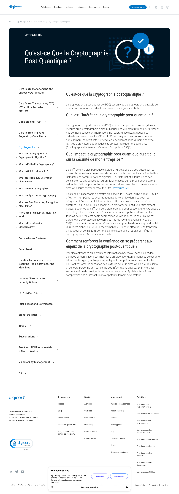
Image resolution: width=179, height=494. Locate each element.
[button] (21, 444)
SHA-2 (22, 325)
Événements (89, 417)
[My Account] (167, 7)
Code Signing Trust (30, 121)
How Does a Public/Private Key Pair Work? (37, 214)
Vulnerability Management (34, 362)
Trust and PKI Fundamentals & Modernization (35, 349)
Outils (113, 445)
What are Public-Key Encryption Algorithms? (35, 179)
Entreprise (81, 7)
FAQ (10, 21)
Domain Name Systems (32, 238)
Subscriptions (27, 336)
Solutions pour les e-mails (147, 439)
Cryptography (27, 147)
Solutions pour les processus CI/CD (144, 431)
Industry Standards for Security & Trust (32, 280)
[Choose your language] (156, 7)
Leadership (89, 424)
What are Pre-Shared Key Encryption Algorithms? (38, 204)
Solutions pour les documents (144, 463)
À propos (88, 404)
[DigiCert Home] (15, 7)
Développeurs (116, 424)
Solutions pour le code (146, 446)
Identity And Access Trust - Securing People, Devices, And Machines (36, 263)
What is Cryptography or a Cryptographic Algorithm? (33, 155)
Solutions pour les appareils (144, 454)
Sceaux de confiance (119, 452)
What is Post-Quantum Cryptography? (31, 225)
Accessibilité (140, 485)
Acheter (69, 7)
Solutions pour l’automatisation (144, 405)
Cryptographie (21, 21)
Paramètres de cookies (158, 485)
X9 (20, 372)
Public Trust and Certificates (36, 303)
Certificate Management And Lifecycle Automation (36, 90)
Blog (60, 411)
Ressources (94, 7)
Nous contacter (138, 7)
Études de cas (90, 438)
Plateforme (46, 7)
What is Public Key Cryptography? (37, 164)
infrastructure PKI (122, 188)
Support (106, 7)
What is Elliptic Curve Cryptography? (38, 195)
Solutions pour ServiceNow (148, 414)
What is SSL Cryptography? (33, 171)
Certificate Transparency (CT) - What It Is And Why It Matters (36, 107)
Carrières (88, 411)
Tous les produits (118, 438)
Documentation (117, 411)
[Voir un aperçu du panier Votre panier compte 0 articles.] (161, 7)
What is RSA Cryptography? (33, 188)
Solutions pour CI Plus (146, 472)
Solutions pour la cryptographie (144, 421)
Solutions (58, 7)
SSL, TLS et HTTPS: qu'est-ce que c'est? (66, 432)
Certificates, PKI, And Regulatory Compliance (32, 134)
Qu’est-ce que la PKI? (67, 424)
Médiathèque (63, 417)
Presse (61, 404)
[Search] (150, 7)
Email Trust (25, 249)
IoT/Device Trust (29, 293)
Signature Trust (28, 314)
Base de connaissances (120, 404)
